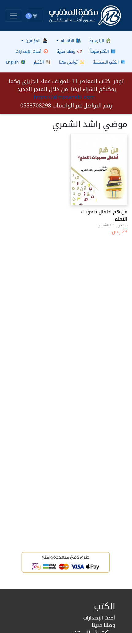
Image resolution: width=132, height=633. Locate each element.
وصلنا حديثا (66, 51)
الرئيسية (97, 40)
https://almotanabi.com (64, 97)
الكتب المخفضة (106, 62)
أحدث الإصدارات (29, 51)
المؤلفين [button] (33, 40)
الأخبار (39, 62)
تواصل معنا (69, 62)
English (13, 62)
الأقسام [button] (67, 40)
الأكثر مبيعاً (100, 51)
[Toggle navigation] (13, 16)
